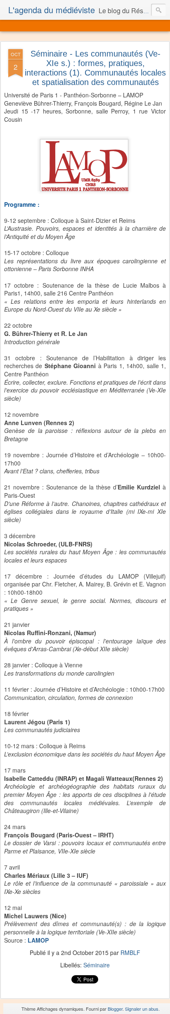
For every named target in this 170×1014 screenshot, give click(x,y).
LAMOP (38, 940)
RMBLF (130, 952)
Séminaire (96, 965)
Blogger (115, 1008)
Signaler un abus (141, 1008)
